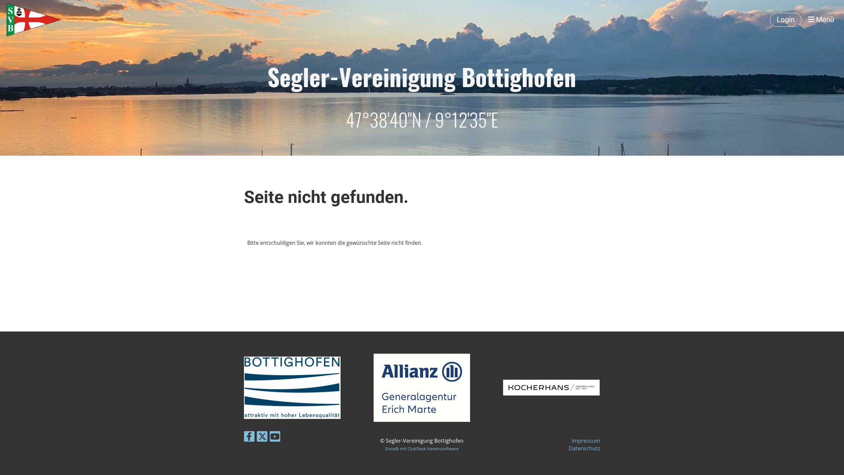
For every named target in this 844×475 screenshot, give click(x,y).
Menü (824, 20)
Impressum (586, 440)
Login (786, 20)
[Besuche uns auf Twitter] (262, 437)
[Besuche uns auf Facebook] (249, 437)
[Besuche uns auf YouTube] (275, 437)
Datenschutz (584, 448)
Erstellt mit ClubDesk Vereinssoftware (422, 449)
